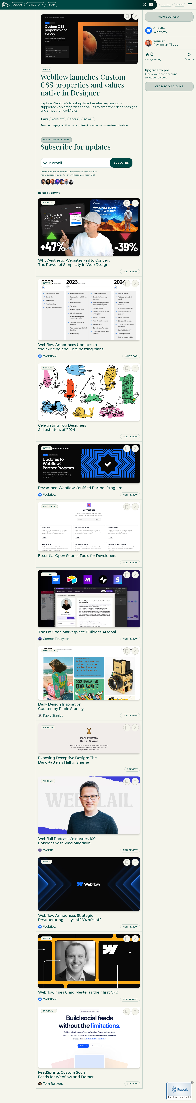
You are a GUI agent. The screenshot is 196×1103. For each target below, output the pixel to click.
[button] (190, 4)
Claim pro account (169, 86)
